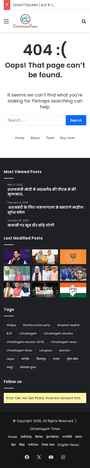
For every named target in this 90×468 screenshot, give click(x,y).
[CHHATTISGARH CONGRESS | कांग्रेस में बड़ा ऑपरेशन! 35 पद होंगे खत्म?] (73, 290)
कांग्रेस (25, 359)
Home (19, 138)
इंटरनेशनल (52, 437)
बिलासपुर (41, 359)
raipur (10, 359)
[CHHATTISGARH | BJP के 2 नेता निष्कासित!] (73, 256)
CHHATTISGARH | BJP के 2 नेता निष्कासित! (42, 5)
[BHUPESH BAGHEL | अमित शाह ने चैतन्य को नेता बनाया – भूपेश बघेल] (45, 273)
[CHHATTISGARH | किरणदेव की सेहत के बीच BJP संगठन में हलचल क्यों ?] (17, 273)
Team (50, 138)
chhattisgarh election (58, 333)
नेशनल (39, 437)
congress (45, 350)
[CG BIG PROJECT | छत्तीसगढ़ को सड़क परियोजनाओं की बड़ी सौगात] (45, 256)
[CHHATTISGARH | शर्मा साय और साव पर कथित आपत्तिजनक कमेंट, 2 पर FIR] (17, 290)
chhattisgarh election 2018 (25, 342)
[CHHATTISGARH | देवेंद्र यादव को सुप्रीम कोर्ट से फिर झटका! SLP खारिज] (17, 256)
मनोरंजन (33, 445)
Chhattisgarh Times (45, 429)
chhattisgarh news (63, 342)
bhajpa (11, 325)
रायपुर (9, 367)
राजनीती (67, 437)
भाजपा (56, 359)
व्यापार (78, 437)
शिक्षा (22, 445)
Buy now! (67, 138)
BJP (9, 333)
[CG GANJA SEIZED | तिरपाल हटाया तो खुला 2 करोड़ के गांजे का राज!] (45, 290)
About (35, 138)
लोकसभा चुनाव (28, 367)
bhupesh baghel (68, 325)
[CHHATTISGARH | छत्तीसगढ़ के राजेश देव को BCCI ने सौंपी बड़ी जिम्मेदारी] (73, 273)
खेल (13, 445)
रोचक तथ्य (48, 445)
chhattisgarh (28, 333)
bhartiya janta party (36, 325)
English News (68, 445)
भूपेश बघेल (72, 359)
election (64, 350)
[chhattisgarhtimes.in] (25, 21)
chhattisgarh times (19, 350)
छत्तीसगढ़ (26, 437)
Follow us (13, 381)
